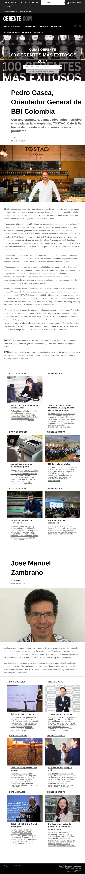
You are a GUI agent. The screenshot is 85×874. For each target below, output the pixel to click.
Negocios (15, 26)
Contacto (38, 32)
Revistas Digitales (25, 11)
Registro (73, 3)
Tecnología (43, 26)
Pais (60, 866)
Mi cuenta (7, 7)
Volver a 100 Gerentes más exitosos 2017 (41, 71)
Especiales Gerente (10, 11)
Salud (67, 869)
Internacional (29, 26)
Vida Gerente (56, 26)
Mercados (77, 866)
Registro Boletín (10, 2)
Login (80, 3)
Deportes (77, 870)
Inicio (6, 26)
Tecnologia (77, 867)
